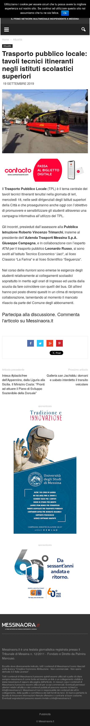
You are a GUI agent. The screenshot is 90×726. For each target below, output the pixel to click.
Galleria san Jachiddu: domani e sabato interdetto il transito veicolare (67, 379)
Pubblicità (45, 714)
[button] (84, 29)
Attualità (7, 45)
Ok (65, 13)
